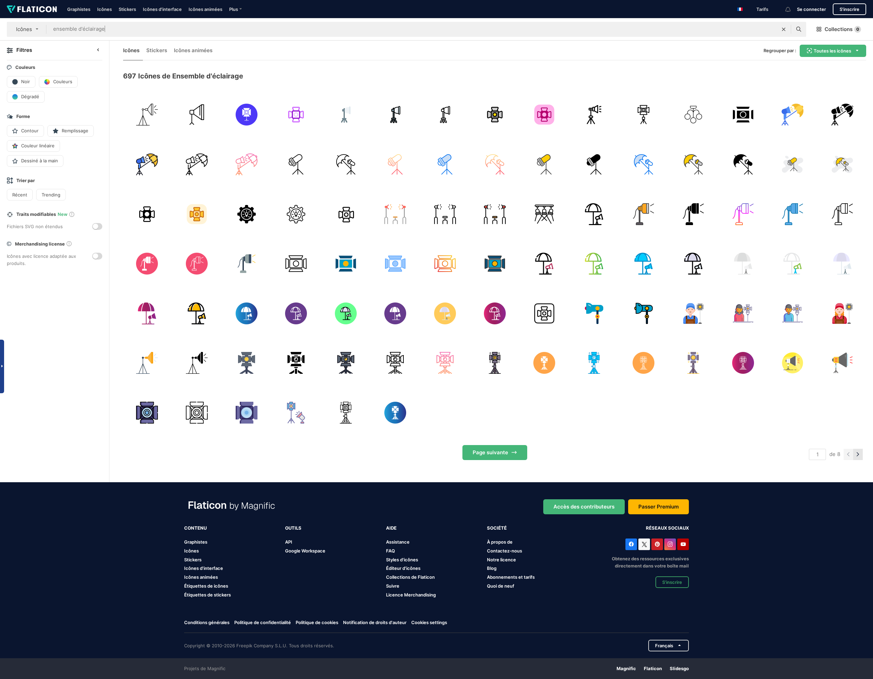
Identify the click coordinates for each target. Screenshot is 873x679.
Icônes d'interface (162, 9)
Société (497, 528)
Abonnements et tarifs (511, 577)
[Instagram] (670, 544)
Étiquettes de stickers (207, 594)
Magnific (626, 668)
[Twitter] (644, 544)
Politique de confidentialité (262, 622)
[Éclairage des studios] (197, 114)
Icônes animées (205, 9)
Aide (391, 528)
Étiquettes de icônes (206, 586)
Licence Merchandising (411, 594)
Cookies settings (429, 622)
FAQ (390, 550)
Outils (293, 528)
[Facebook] (631, 544)
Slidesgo (679, 668)
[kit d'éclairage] (345, 214)
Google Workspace (305, 550)
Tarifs (762, 9)
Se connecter (811, 9)
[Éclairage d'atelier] (147, 114)
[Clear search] (783, 29)
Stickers (127, 9)
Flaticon (653, 668)
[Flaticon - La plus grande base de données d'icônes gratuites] (32, 9)
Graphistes (78, 9)
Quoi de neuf (500, 586)
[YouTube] (683, 544)
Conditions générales (207, 622)
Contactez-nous (504, 550)
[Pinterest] (657, 544)
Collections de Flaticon (410, 577)
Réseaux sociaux (667, 528)
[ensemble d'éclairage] (296, 114)
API (288, 542)
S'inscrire (849, 9)
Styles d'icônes (402, 559)
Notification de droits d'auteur (374, 622)
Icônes (104, 9)
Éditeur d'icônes (403, 568)
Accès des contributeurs (584, 506)
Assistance (398, 542)
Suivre (392, 586)
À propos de (500, 542)
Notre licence (501, 559)
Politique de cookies (317, 622)
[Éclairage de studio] (246, 114)
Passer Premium (658, 506)
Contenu (195, 528)
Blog (492, 568)
